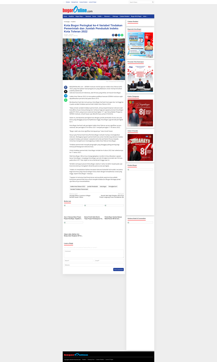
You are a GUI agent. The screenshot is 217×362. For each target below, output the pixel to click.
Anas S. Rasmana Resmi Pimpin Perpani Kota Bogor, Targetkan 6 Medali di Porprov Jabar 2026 (72, 218)
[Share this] (113, 35)
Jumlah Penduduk (92, 186)
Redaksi (84, 359)
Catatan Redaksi (100, 359)
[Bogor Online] (77, 9)
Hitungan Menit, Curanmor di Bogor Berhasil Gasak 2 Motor (80, 195)
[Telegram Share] (119, 35)
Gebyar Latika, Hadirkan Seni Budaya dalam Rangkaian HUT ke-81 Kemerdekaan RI (73, 235)
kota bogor (103, 186)
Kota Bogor (70, 35)
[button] (152, 2)
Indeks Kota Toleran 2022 (77, 186)
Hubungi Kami (91, 359)
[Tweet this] (116, 35)
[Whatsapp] (122, 35)
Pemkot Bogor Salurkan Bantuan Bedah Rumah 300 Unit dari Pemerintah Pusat (113, 218)
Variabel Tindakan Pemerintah (79, 189)
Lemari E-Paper (109, 359)
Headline (66, 35)
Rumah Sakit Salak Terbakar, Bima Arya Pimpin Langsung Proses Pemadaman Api (111, 195)
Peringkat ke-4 (113, 186)
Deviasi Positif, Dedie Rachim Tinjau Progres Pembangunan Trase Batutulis (93, 218)
